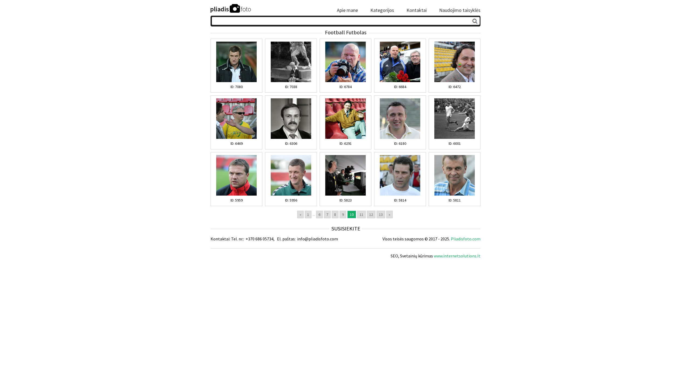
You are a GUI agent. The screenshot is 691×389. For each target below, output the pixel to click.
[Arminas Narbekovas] (400, 194)
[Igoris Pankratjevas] (236, 80)
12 (371, 214)
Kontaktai (417, 10)
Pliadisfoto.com (465, 239)
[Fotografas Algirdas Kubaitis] (345, 80)
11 (361, 214)
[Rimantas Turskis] (454, 194)
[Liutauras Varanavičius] (454, 80)
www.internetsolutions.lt (457, 256)
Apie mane (347, 10)
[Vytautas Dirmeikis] (345, 137)
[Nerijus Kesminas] (236, 137)
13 (381, 214)
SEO (394, 256)
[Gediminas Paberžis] (400, 80)
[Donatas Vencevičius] (236, 194)
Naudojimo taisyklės (459, 10)
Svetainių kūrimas (416, 256)
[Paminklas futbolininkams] (291, 80)
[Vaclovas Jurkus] (291, 137)
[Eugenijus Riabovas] (454, 137)
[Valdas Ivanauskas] (400, 137)
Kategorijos (382, 10)
